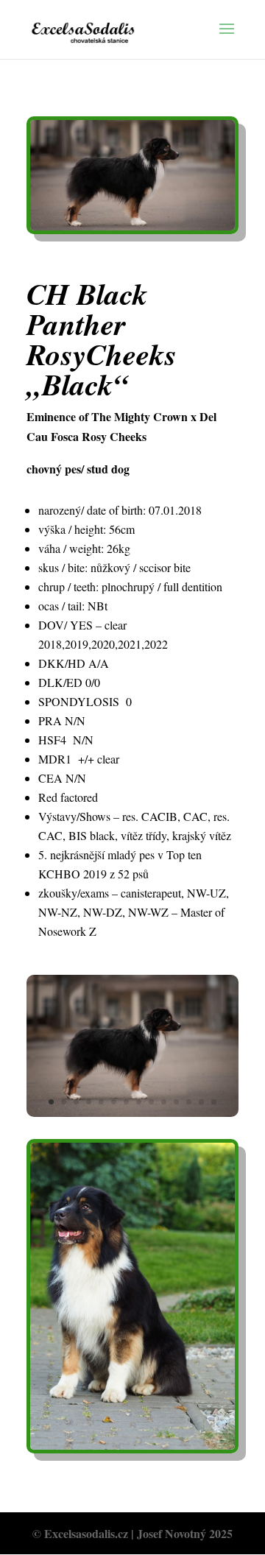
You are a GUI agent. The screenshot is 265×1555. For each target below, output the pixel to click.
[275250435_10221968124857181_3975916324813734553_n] (132, 1112)
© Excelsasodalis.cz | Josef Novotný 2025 (132, 1533)
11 (176, 1101)
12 (188, 1101)
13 (201, 1101)
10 (163, 1101)
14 (213, 1101)
